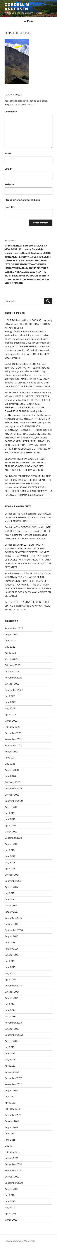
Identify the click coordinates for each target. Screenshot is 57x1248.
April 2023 (10, 653)
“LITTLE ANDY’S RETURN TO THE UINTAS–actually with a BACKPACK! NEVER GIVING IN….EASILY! (28, 606)
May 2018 (10, 862)
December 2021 (13, 733)
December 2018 (13, 838)
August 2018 (11, 844)
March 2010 (11, 1219)
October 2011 (12, 1121)
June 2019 (10, 819)
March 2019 (11, 831)
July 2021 (9, 757)
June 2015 (10, 967)
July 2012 (9, 1096)
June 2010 (10, 1201)
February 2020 (12, 782)
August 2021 (11, 751)
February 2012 (12, 1109)
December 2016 (13, 918)
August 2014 (11, 998)
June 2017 (10, 899)
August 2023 (12, 634)
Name (9, 153)
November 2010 (13, 1170)
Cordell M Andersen (17, 6)
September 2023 (14, 628)
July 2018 (10, 850)
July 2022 (10, 696)
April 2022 (10, 714)
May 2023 (10, 646)
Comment (11, 111)
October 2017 (12, 874)
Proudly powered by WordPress (20, 1241)
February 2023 (12, 665)
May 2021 (10, 764)
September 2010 (14, 1183)
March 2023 (11, 659)
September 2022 (14, 690)
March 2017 (11, 905)
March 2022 (11, 720)
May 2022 (10, 708)
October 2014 (12, 992)
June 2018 (10, 856)
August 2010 (11, 1189)
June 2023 (10, 640)
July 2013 (10, 1047)
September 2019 (14, 801)
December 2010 (13, 1164)
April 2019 (10, 825)
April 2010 (10, 1213)
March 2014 (11, 1016)
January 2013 (12, 1072)
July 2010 (10, 1195)
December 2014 (13, 985)
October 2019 (12, 794)
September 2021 (14, 745)
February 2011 (12, 1152)
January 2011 (11, 1158)
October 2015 (12, 955)
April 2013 (10, 1065)
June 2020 (10, 776)
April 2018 (10, 868)
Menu (30, 21)
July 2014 (10, 1004)
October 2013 (12, 1029)
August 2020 (12, 770)
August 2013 (11, 1041)
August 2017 (11, 887)
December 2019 (13, 788)
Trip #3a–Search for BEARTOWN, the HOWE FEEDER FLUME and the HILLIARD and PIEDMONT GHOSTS (28, 517)
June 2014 (10, 1010)
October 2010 (12, 1176)
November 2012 (13, 1084)
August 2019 (11, 807)
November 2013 (13, 1022)
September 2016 (14, 930)
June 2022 (10, 702)
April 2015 (10, 979)
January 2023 (12, 671)
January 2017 (12, 911)
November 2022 (13, 677)
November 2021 (13, 739)
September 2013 (14, 1035)
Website (9, 184)
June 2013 (10, 1053)
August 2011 (11, 1127)
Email (8, 169)
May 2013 (10, 1059)
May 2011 (10, 1146)
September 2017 (14, 881)
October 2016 (12, 924)
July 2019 (10, 813)
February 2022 (12, 727)
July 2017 (9, 893)
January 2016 (12, 948)
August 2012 (11, 1090)
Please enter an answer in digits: (22, 200)
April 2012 (10, 1102)
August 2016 (11, 936)
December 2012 (13, 1078)
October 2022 (12, 684)
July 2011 (9, 1133)
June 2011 (10, 1139)
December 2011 (13, 1115)
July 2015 (10, 961)
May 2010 (10, 1207)
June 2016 (10, 942)
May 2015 (10, 973)
